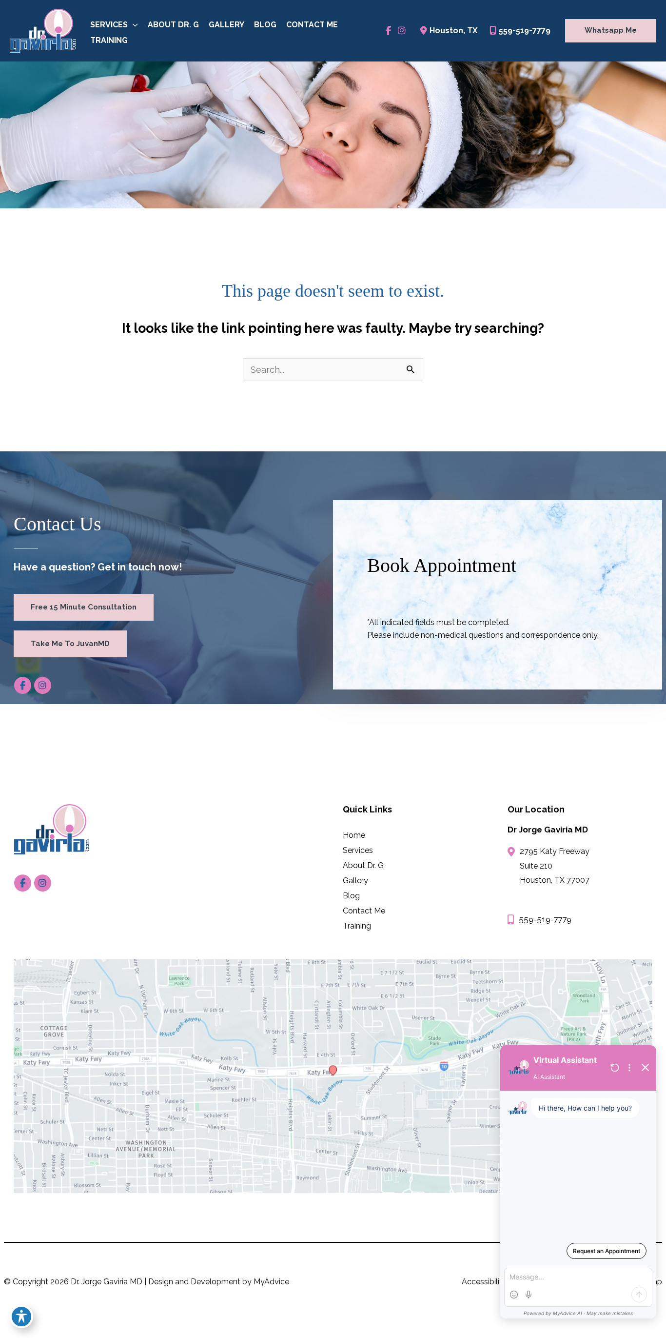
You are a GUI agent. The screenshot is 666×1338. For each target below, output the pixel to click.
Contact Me (364, 910)
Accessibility (484, 1281)
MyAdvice (271, 1281)
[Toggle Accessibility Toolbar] (21, 1316)
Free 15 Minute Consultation (84, 607)
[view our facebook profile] (388, 31)
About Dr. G (363, 865)
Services (358, 850)
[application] (133, 25)
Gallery (355, 880)
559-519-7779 (524, 30)
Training (357, 925)
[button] (608, 30)
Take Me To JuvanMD (70, 643)
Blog (351, 895)
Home (354, 835)
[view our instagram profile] (401, 31)
